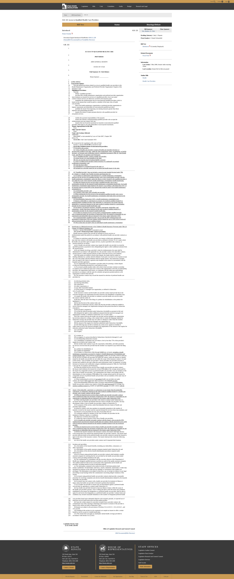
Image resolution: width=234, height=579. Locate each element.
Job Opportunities (117, 576)
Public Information (145, 566)
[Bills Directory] (90, 40)
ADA (155, 576)
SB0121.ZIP (92, 37)
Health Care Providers (149, 81)
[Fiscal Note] (81, 40)
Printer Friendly (67, 34)
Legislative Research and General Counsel (150, 556)
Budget (129, 6)
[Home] (70, 6)
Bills (94, 6)
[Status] (66, 40)
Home (65, 15)
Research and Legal (141, 6)
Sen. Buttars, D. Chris (148, 31)
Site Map (131, 576)
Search (212, 1)
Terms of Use (143, 576)
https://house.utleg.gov (105, 563)
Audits (121, 6)
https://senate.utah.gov (68, 563)
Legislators (85, 6)
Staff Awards (142, 562)
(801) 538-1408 (73, 561)
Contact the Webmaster (100, 576)
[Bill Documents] (73, 40)
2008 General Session (76, 15)
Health (144, 78)
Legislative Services (144, 559)
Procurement (84, 576)
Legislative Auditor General (146, 550)
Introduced (146, 46)
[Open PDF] (150, 46)
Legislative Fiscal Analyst (145, 553)
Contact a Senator (69, 567)
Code (101, 6)
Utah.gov (166, 576)
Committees (110, 6)
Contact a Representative (108, 567)
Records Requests (70, 576)
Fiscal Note (146, 55)
